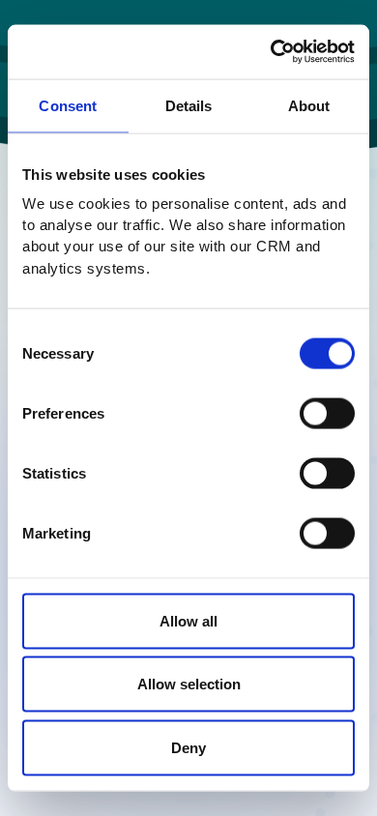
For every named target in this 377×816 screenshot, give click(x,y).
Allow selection (189, 684)
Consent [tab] (68, 105)
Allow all (189, 620)
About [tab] (309, 105)
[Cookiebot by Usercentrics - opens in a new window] (271, 52)
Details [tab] (189, 105)
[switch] (327, 412)
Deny (188, 747)
